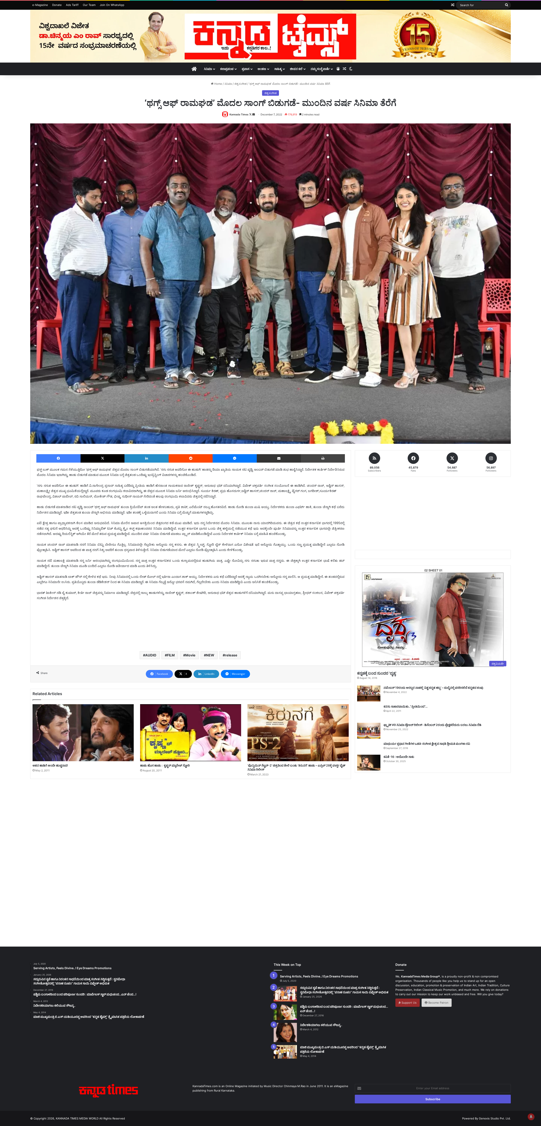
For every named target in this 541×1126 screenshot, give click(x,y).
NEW (210, 655)
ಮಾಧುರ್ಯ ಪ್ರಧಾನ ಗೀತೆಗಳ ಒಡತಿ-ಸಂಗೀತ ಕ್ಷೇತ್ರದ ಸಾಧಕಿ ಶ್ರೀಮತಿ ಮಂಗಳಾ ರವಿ (427, 743)
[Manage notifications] (531, 1116)
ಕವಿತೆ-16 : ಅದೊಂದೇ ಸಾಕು (399, 756)
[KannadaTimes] (270, 36)
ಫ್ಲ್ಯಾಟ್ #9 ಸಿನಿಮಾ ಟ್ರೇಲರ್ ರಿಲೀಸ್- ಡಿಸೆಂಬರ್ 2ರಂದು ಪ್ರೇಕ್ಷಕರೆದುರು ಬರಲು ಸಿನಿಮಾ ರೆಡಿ (432, 725)
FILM (171, 655)
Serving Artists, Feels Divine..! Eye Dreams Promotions (319, 976)
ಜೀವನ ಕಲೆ (296, 69)
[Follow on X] (250, 114)
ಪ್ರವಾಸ (245, 69)
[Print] (323, 458)
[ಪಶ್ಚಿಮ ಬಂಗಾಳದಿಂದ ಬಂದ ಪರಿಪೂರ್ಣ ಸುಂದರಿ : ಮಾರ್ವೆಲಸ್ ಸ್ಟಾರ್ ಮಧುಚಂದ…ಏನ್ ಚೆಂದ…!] (285, 1012)
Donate (57, 5)
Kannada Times (239, 114)
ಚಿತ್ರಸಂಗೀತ (240, 83)
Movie (190, 655)
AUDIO (150, 655)
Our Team (89, 5)
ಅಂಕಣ (262, 69)
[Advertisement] (191, 632)
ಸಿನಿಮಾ (208, 69)
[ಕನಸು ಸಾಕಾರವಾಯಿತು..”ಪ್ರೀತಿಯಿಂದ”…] (368, 712)
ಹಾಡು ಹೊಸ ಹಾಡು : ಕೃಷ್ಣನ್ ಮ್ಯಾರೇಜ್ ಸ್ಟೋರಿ (165, 765)
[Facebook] (58, 458)
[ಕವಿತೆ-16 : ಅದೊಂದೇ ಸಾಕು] (368, 763)
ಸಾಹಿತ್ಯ (278, 69)
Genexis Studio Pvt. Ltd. (495, 1118)
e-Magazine (40, 5)
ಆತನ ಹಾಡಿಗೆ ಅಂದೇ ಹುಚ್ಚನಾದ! (50, 765)
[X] (103, 458)
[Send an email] (253, 114)
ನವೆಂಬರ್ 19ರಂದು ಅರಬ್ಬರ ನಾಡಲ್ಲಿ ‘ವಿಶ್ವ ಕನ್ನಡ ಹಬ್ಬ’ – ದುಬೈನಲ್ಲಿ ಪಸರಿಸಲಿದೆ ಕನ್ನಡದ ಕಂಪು (433, 687)
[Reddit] (191, 458)
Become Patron (438, 1002)
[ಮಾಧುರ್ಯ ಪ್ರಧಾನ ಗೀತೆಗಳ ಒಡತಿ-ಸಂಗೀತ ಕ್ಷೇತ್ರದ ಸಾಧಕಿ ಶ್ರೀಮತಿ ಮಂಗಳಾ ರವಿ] (368, 747)
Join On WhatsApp (112, 5)
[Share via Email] (279, 458)
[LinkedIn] (146, 458)
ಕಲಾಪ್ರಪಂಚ (227, 69)
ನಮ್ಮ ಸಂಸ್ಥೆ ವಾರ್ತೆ (320, 69)
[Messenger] (235, 458)
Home (217, 83)
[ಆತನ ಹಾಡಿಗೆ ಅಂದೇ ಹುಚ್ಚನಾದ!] (83, 732)
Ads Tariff (72, 5)
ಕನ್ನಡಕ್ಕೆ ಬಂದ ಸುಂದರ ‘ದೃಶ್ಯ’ (376, 673)
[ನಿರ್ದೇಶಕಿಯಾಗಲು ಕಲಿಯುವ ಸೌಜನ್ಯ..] (285, 1032)
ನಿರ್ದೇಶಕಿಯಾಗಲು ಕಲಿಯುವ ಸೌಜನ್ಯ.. (321, 1025)
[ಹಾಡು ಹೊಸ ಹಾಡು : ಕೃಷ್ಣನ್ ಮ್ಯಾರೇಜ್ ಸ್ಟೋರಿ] (190, 732)
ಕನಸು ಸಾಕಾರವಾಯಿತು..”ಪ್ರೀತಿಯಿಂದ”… (406, 706)
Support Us (409, 1002)
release (231, 655)
